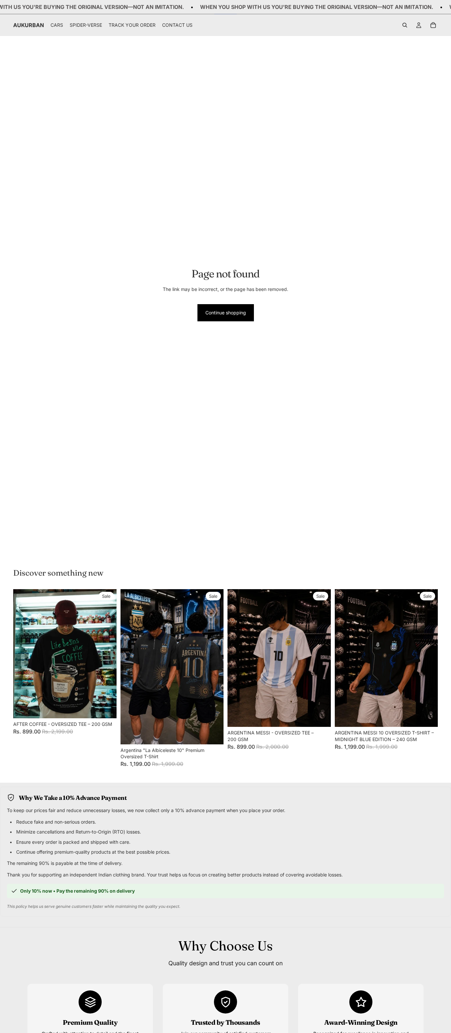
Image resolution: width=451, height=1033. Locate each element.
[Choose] (106, 708)
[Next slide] (107, 654)
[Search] (405, 25)
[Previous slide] (23, 654)
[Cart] (433, 25)
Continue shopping (225, 312)
